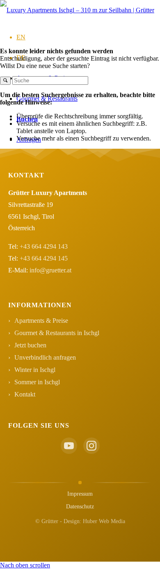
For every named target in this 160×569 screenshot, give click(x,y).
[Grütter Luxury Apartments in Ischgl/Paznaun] (77, 10)
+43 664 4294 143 (44, 246)
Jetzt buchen (30, 345)
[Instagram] (91, 446)
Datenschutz (80, 506)
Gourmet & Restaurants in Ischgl (56, 332)
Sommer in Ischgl (37, 382)
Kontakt (24, 394)
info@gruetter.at (50, 270)
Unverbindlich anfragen (45, 357)
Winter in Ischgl (34, 369)
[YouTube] (69, 446)
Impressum (80, 494)
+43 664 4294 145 (44, 258)
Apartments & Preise (41, 320)
